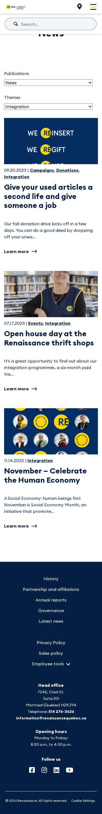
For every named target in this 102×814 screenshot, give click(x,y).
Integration (16, 176)
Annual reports (51, 600)
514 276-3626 (61, 711)
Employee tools (48, 663)
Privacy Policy (51, 642)
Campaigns (42, 170)
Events (35, 323)
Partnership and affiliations (51, 589)
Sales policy (51, 653)
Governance (51, 610)
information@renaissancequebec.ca (51, 718)
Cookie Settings (83, 801)
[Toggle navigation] (93, 7)
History (51, 578)
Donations (67, 170)
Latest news (51, 621)
